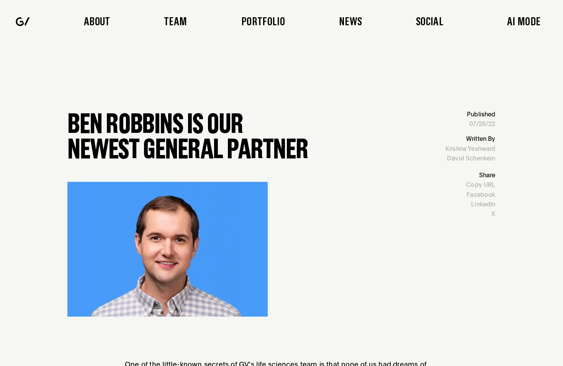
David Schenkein (471, 158)
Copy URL (480, 184)
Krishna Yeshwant (470, 148)
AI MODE (523, 21)
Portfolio (263, 21)
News (350, 21)
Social (430, 21)
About (97, 21)
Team (175, 21)
